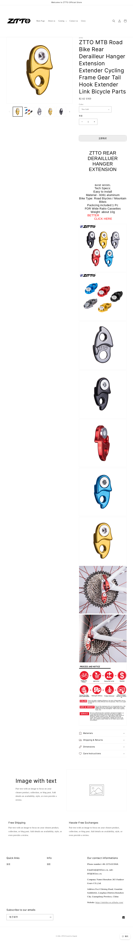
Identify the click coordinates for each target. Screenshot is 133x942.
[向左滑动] (9, 112)
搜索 (8, 864)
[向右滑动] (69, 112)
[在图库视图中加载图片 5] (61, 111)
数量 (80, 116)
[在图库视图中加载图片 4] (50, 111)
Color (81, 104)
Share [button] (84, 761)
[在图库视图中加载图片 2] (28, 111)
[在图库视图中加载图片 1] (17, 111)
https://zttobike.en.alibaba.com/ (109, 902)
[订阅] (50, 917)
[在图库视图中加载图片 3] (39, 111)
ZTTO (63, 936)
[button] (62, 21)
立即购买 (103, 138)
